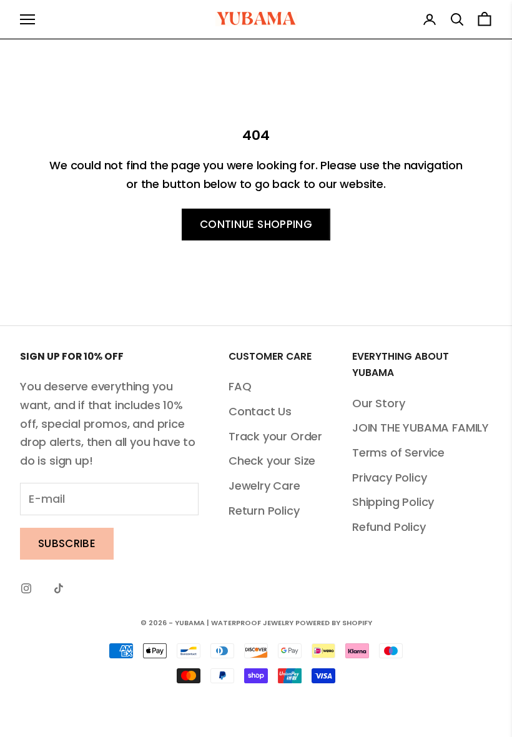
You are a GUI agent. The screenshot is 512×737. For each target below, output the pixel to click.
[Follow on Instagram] (26, 588)
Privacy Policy (389, 477)
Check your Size (272, 460)
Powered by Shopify (333, 623)
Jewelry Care (264, 485)
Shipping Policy (393, 502)
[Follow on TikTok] (58, 588)
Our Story (378, 403)
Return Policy (264, 510)
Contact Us (260, 411)
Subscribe (67, 543)
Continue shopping (256, 224)
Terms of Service (398, 452)
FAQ (240, 386)
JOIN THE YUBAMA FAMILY (420, 427)
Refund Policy (389, 527)
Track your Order (275, 436)
